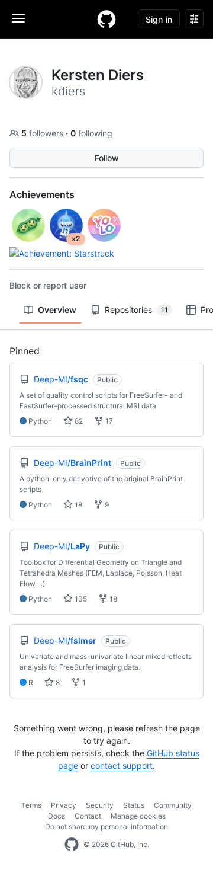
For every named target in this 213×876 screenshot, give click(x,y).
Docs (56, 815)
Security (100, 805)
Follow (107, 158)
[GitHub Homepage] (71, 844)
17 (108, 421)
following (91, 133)
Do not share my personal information (106, 826)
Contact (88, 815)
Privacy (63, 805)
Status (133, 805)
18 (77, 504)
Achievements (42, 194)
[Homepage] (106, 18)
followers (43, 133)
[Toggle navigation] (18, 18)
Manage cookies (138, 815)
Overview (57, 310)
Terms (31, 805)
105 (80, 598)
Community (173, 805)
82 (78, 421)
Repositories (136, 310)
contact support (122, 765)
